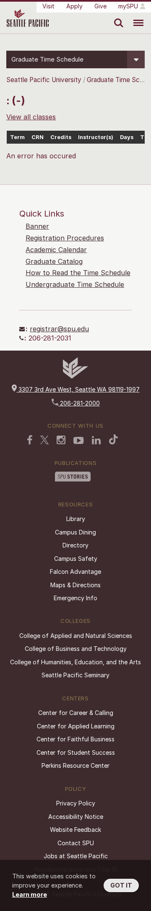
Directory (75, 545)
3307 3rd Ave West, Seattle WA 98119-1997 (78, 389)
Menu (135, 16)
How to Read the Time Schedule (78, 272)
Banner (37, 226)
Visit (48, 6)
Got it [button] (121, 885)
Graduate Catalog (54, 261)
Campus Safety (75, 558)
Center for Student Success (75, 752)
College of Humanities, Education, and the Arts (75, 662)
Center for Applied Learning (76, 726)
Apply (74, 6)
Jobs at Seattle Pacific (76, 855)
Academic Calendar (56, 249)
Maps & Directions (75, 584)
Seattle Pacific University (43, 80)
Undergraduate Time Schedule (75, 284)
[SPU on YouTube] (78, 440)
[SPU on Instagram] (61, 440)
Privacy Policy (75, 803)
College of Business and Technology (76, 648)
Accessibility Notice (75, 816)
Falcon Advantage (75, 571)
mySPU (128, 6)
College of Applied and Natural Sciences (75, 635)
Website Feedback (75, 829)
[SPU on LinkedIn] (96, 440)
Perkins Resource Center (75, 765)
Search (116, 16)
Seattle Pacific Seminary (75, 675)
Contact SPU (75, 842)
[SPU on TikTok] (113, 439)
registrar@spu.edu (59, 329)
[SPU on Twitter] (44, 440)
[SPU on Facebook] (29, 439)
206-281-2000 (79, 403)
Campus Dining (75, 532)
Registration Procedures (65, 238)
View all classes (31, 117)
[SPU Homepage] (75, 376)
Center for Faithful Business (75, 739)
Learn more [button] (29, 894)
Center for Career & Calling (75, 712)
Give (100, 6)
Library (75, 518)
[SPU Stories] (73, 477)
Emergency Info (75, 597)
